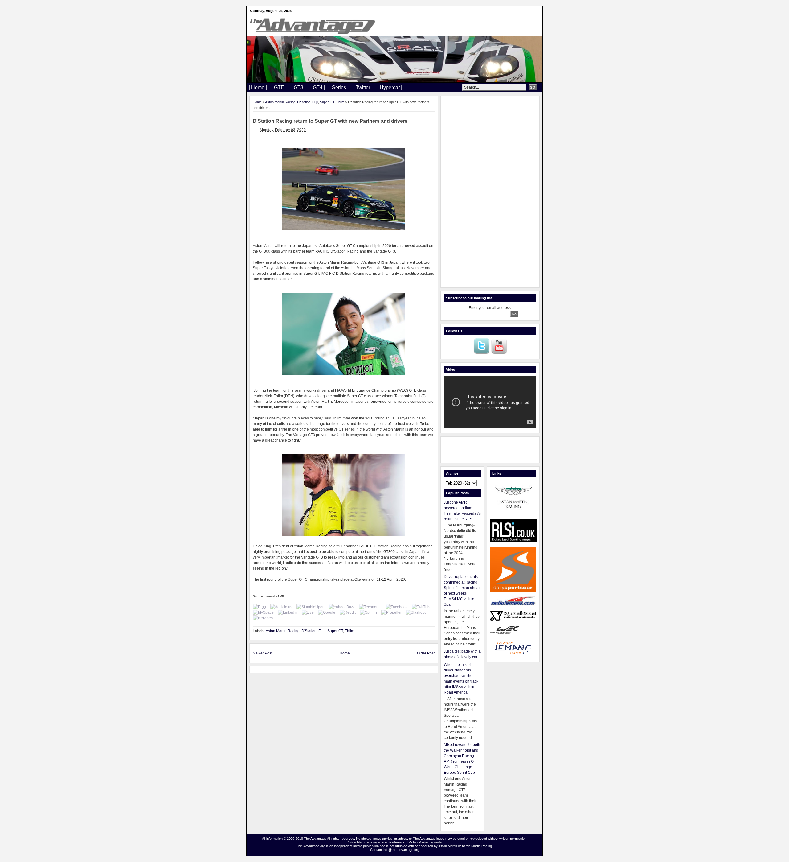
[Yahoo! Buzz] (342, 607)
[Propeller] (391, 612)
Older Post (426, 653)
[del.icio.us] (281, 607)
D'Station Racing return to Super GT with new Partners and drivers (330, 121)
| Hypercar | (389, 87)
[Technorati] (370, 607)
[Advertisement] (490, 191)
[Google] (326, 612)
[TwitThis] (421, 607)
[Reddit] (348, 612)
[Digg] (259, 607)
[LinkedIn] (287, 612)
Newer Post (262, 653)
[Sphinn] (368, 612)
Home (257, 102)
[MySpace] (263, 612)
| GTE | (279, 87)
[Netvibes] (263, 618)
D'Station (303, 102)
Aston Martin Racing (280, 102)
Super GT (327, 102)
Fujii (315, 102)
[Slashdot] (416, 612)
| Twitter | (363, 87)
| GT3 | (298, 87)
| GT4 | (317, 87)
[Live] (308, 612)
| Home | (258, 87)
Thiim (340, 102)
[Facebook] (396, 607)
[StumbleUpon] (310, 607)
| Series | (339, 87)
